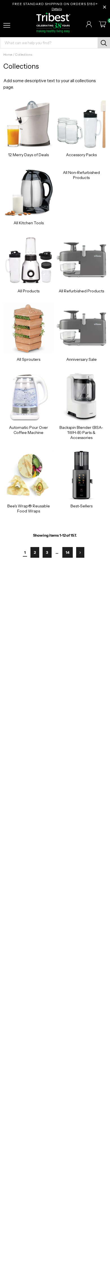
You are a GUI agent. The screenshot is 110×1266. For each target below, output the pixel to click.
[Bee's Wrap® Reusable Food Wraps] (28, 475)
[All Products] (28, 260)
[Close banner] (104, 7)
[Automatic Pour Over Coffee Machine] (28, 397)
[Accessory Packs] (81, 124)
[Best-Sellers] (81, 475)
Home (7, 55)
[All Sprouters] (28, 328)
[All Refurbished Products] (81, 260)
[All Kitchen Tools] (28, 192)
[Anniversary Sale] (81, 328)
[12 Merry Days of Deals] (28, 124)
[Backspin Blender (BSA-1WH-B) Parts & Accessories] (81, 397)
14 (67, 552)
